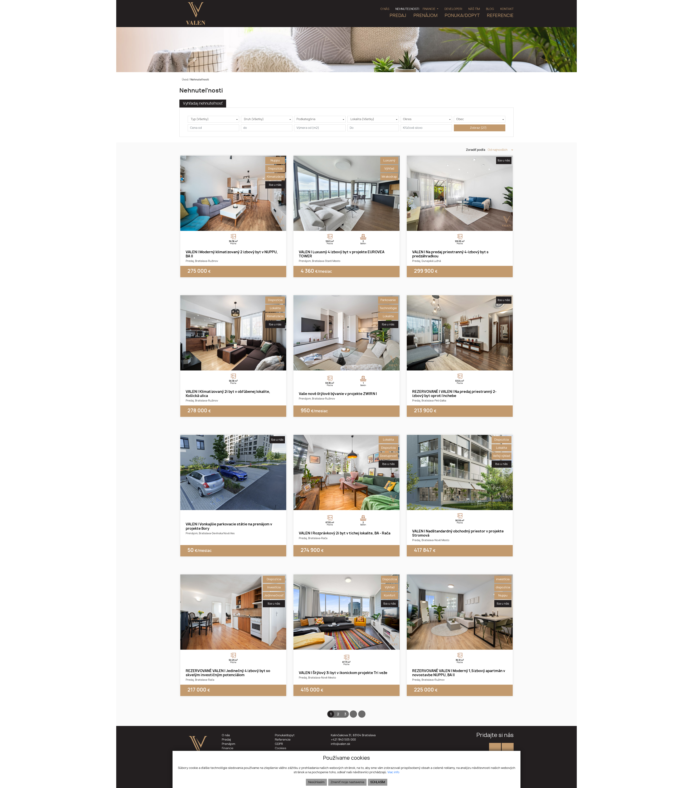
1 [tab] (229, 226)
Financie (227, 748)
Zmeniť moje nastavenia (347, 782)
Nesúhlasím (316, 782)
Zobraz (478, 127)
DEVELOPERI (453, 9)
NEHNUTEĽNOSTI (407, 9)
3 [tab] (237, 226)
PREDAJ (398, 16)
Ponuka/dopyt (285, 735)
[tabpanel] (233, 193)
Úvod (184, 79)
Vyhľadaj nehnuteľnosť (203, 103)
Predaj (226, 739)
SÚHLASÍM (377, 782)
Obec (460, 119)
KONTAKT (507, 9)
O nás (226, 735)
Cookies (280, 748)
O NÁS (384, 9)
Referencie (283, 739)
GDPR (279, 744)
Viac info (393, 772)
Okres (407, 119)
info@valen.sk (340, 744)
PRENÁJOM (425, 16)
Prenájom (228, 744)
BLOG (490, 9)
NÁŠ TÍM (474, 9)
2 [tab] (233, 226)
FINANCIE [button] (429, 9)
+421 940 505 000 (343, 739)
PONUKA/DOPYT (462, 16)
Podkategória (306, 119)
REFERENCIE (500, 16)
